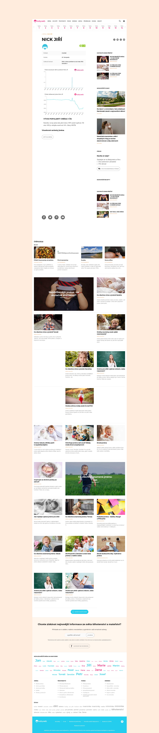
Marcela (108, 670)
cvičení (50, 706)
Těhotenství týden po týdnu (66, 688)
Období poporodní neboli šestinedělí (90, 695)
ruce (102, 710)
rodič (99, 710)
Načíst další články (81, 612)
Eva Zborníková (61, 262)
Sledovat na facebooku (81, 646)
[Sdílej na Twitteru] (118, 40)
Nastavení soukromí (79, 725)
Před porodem (87, 683)
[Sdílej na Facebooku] (114, 40)
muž (40, 709)
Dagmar (116, 670)
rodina (95, 710)
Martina (123, 666)
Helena (57, 666)
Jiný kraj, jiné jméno (117, 212)
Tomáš (62, 674)
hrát (70, 706)
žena (84, 712)
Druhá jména (102, 443)
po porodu (69, 710)
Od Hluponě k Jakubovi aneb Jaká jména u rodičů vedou (78, 555)
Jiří (89, 665)
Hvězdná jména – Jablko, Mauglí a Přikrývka (109, 518)
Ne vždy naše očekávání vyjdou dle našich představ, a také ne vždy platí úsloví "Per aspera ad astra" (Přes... (91, 266)
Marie (101, 665)
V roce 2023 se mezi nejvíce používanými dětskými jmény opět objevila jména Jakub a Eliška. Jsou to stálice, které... (47, 451)
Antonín (37, 670)
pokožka (62, 709)
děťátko (61, 706)
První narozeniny (63, 260)
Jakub (77, 670)
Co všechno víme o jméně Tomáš (115, 74)
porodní (89, 710)
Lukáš (44, 666)
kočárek (76, 706)
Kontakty (57, 721)
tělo (49, 712)
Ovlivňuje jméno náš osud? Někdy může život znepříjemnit (78, 444)
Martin (116, 665)
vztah (64, 712)
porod (76, 710)
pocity (53, 709)
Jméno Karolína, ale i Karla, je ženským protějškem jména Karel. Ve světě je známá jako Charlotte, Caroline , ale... (79, 375)
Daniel (105, 670)
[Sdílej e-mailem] (124, 40)
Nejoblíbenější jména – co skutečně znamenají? (117, 58)
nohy (47, 709)
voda (53, 712)
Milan (88, 661)
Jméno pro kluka (40, 686)
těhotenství (117, 709)
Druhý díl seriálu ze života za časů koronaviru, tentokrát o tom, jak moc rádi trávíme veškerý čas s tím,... (114, 266)
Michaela (64, 670)
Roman (75, 666)
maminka (87, 706)
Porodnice (86, 686)
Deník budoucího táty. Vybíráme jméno (109, 555)
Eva (83, 666)
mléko (36, 710)
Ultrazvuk (62, 690)
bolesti (40, 706)
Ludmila (63, 661)
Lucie (70, 666)
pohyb (58, 710)
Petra (35, 666)
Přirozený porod (87, 688)
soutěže (106, 709)
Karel (116, 661)
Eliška (51, 670)
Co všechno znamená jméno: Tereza (78, 517)
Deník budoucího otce (102, 557)
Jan (38, 660)
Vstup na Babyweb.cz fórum (110, 168)
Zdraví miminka (111, 690)
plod (50, 709)
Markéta (121, 661)
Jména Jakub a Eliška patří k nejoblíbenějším (44, 444)
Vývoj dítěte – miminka (113, 686)
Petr (79, 674)
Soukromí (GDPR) (106, 721)
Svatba (83, 260)
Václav (105, 661)
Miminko (74, 21)
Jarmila (112, 670)
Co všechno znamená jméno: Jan (95, 478)
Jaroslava (42, 670)
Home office (109, 260)
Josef (102, 674)
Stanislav (65, 666)
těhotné (36, 712)
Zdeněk (49, 661)
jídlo (72, 706)
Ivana (55, 661)
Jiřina (92, 670)
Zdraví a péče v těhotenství (66, 692)
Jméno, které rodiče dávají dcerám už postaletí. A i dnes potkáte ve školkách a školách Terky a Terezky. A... (79, 523)
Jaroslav (70, 674)
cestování (45, 706)
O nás (64, 721)
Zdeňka (94, 666)
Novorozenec (110, 683)
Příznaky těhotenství (64, 683)
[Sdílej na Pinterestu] (121, 40)
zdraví (75, 712)
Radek (79, 666)
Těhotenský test (63, 686)
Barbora (72, 661)
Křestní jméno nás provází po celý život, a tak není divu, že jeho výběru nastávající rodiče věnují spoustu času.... (79, 562)
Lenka (109, 666)
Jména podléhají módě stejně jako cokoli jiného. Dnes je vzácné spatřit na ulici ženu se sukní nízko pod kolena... (78, 412)
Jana (98, 670)
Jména (49, 21)
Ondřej (67, 661)
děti (55, 706)
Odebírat (90, 635)
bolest (35, 706)
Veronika (86, 674)
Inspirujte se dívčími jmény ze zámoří (45, 481)
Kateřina (82, 661)
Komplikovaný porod (88, 690)
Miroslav (57, 670)
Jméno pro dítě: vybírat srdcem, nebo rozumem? (111, 370)
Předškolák (87, 21)
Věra (76, 661)
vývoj (68, 712)
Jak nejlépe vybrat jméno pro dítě (46, 517)
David (96, 674)
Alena (88, 670)
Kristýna (96, 661)
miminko (119, 706)
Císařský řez (86, 692)
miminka (110, 706)
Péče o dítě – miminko (113, 688)
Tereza (91, 674)
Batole (80, 21)
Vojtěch (58, 661)
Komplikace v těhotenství (66, 694)
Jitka (61, 666)
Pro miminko (110, 694)
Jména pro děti (63, 297)
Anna (111, 661)
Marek (44, 661)
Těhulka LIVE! (43, 712)
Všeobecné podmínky (75, 721)
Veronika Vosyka (38, 262)
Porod (69, 21)
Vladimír (121, 670)
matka (103, 706)
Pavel (71, 670)
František (51, 666)
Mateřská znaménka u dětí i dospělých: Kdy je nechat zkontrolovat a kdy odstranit (107, 138)
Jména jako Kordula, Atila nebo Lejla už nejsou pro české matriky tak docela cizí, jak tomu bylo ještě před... (110, 340)
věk (71, 712)
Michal (54, 675)
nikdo (43, 709)
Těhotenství (62, 21)
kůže (81, 706)
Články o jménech (41, 692)
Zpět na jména (47, 137)
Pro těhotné (62, 697)
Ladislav (46, 670)
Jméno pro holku (40, 688)
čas (80, 712)
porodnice (82, 710)
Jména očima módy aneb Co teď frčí (79, 406)
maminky (96, 706)
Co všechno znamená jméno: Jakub (47, 554)
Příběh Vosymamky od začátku (43, 260)
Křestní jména (39, 683)
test (110, 709)
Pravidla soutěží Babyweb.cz (91, 721)
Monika (100, 661)
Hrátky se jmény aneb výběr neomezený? (107, 333)
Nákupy (99, 21)
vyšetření (58, 712)
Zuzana (40, 666)
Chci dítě (54, 21)
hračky (66, 706)
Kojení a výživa (111, 692)
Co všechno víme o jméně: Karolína (78, 369)
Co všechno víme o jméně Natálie (115, 65)
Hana (83, 670)
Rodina (94, 21)
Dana (92, 661)
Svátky (37, 690)
